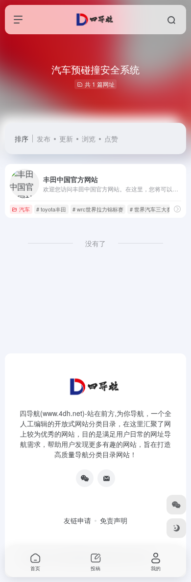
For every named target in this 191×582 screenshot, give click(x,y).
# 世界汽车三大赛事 (153, 209)
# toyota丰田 (51, 209)
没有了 (95, 243)
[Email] (106, 478)
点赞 (111, 138)
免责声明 (113, 520)
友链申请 (77, 520)
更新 (66, 138)
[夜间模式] (176, 528)
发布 (43, 138)
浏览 (89, 138)
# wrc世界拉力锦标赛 (97, 209)
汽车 (24, 209)
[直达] (177, 208)
